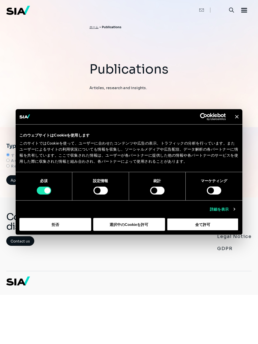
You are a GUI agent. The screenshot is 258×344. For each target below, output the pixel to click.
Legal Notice (234, 236)
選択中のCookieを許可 (129, 224)
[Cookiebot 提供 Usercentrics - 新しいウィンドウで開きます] (204, 117)
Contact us (20, 241)
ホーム (94, 27)
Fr (219, 10)
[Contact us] (196, 10)
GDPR (225, 248)
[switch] (100, 191)
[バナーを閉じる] (237, 117)
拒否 (55, 224)
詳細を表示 (219, 209)
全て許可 (202, 224)
